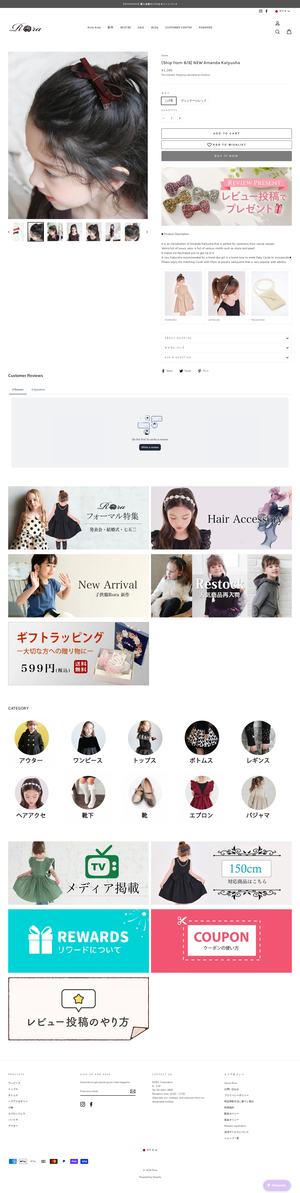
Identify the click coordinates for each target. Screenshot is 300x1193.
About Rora (230, 1083)
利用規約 (229, 1107)
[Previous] (10, 231)
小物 (10, 1107)
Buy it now (227, 156)
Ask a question (178, 357)
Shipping (181, 74)
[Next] (145, 231)
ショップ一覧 (231, 1138)
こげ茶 (168, 101)
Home (164, 55)
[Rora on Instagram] (82, 1104)
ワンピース (14, 1083)
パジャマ (13, 1119)
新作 (110, 27)
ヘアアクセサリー (18, 1101)
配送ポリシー (231, 1113)
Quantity (169, 110)
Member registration (235, 1126)
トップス (13, 1089)
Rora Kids (94, 27)
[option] (150, 4)
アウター (13, 1126)
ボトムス (13, 1095)
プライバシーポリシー (236, 1095)
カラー (165, 93)
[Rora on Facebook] (91, 1104)
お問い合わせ (231, 1089)
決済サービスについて (236, 1132)
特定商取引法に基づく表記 (239, 1101)
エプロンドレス (16, 1113)
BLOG (154, 27)
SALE (141, 27)
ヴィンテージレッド (194, 101)
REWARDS (205, 27)
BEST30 (125, 27)
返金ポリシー (231, 1119)
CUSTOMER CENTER (178, 27)
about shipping (178, 338)
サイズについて (175, 347)
